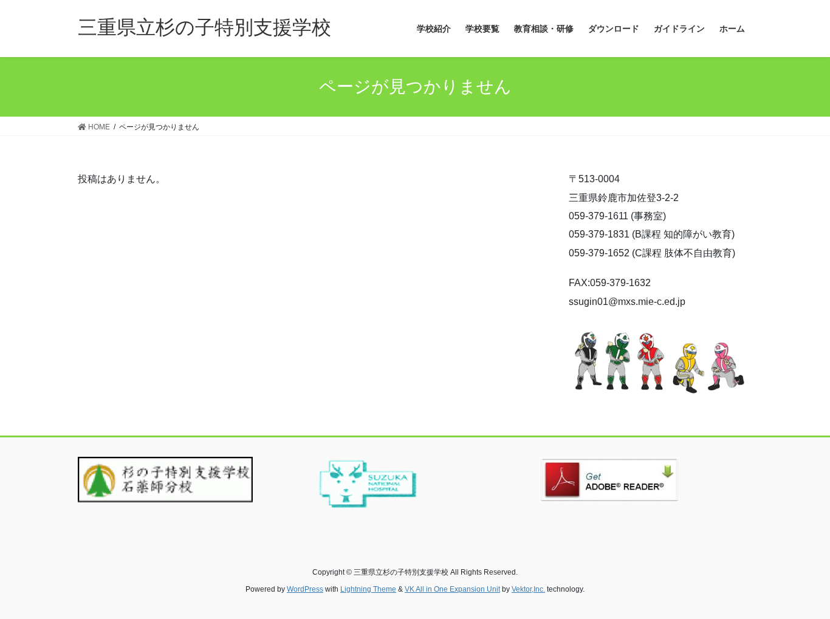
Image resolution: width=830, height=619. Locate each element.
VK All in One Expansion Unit (452, 589)
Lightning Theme (368, 589)
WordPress (305, 589)
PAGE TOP (799, 589)
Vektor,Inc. (528, 589)
